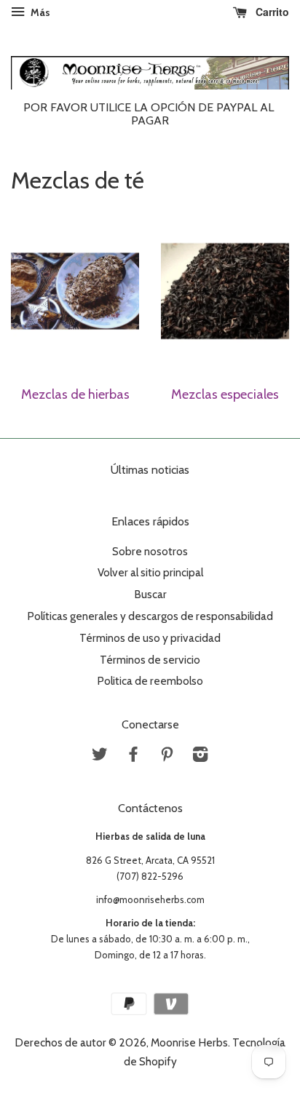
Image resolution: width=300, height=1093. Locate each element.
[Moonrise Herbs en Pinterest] (167, 756)
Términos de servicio (150, 660)
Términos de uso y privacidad (150, 638)
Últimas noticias (150, 470)
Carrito (271, 11)
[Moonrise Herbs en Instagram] (200, 756)
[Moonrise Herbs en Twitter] (100, 756)
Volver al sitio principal (150, 572)
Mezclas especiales (225, 394)
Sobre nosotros (150, 551)
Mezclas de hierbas (75, 394)
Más (39, 12)
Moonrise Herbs (189, 1042)
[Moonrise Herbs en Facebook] (133, 756)
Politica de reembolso (150, 681)
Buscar (150, 594)
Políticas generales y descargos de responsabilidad (150, 616)
